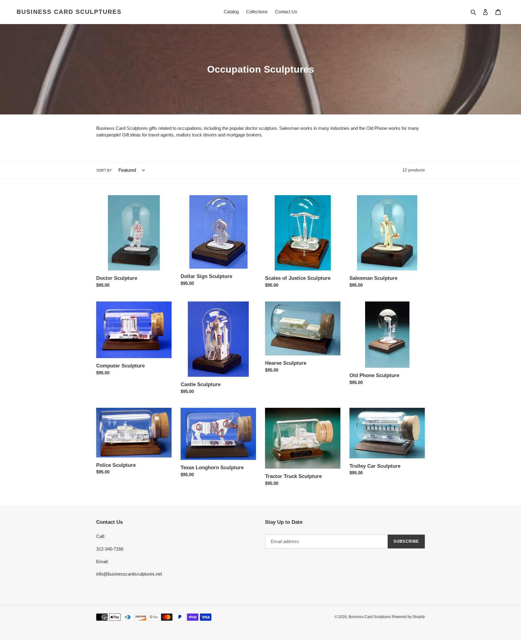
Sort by (104, 170)
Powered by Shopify (408, 617)
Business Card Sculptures (69, 11)
